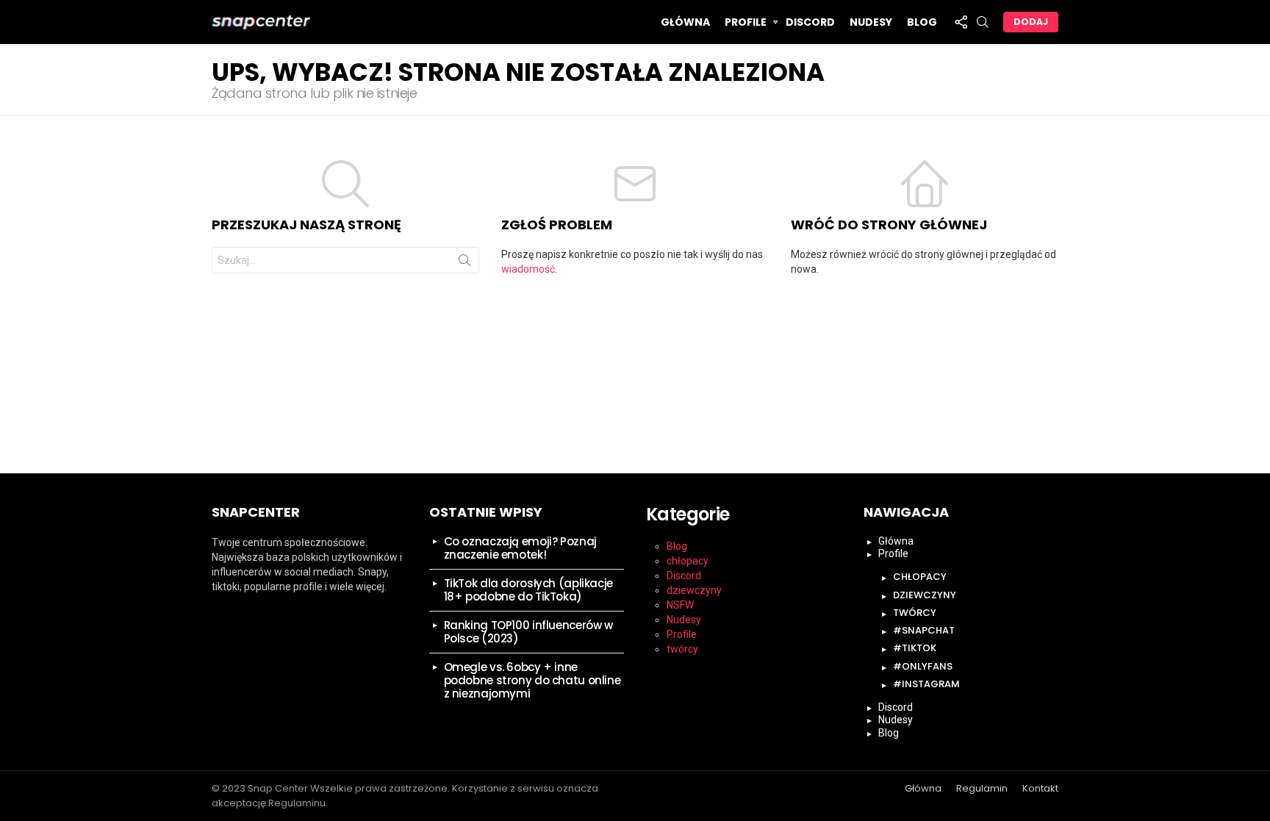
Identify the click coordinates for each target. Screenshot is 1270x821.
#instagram (926, 684)
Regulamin (982, 789)
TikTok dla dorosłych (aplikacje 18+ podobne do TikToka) (528, 590)
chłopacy (687, 561)
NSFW (680, 605)
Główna (685, 22)
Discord (810, 22)
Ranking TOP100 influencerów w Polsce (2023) (528, 631)
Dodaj (1031, 21)
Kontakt (1040, 789)
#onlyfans (922, 666)
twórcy (682, 649)
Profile (746, 22)
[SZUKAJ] (983, 22)
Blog (922, 22)
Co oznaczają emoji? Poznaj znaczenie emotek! (520, 548)
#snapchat (924, 630)
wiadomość (528, 269)
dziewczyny (694, 590)
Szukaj (464, 263)
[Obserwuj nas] (960, 22)
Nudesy (871, 22)
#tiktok (914, 648)
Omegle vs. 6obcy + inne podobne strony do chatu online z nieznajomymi (532, 680)
